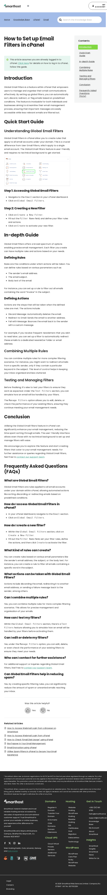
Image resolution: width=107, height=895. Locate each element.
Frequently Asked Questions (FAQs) (88, 93)
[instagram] (14, 843)
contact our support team (30, 456)
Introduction (85, 47)
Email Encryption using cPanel (22, 747)
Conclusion (84, 84)
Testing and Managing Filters (87, 77)
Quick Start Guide (84, 54)
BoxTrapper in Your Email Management (26, 743)
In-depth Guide (87, 61)
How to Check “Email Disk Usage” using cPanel (30, 739)
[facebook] (5, 843)
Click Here (23, 63)
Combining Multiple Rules (86, 69)
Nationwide (13, 851)
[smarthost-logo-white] (13, 800)
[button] (30, 710)
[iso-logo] (12, 857)
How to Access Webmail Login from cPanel (28, 735)
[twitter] (10, 843)
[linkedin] (19, 843)
